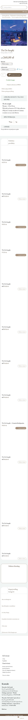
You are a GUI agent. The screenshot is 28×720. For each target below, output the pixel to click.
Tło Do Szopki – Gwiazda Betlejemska (13, 423)
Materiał (3, 61)
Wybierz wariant (22, 199)
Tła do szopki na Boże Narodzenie (19, 17)
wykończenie (4, 67)
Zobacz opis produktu (7, 89)
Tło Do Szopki (6, 160)
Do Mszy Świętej (5, 612)
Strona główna (5, 15)
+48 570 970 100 (23, 3)
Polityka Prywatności (6, 672)
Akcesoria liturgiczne (6, 599)
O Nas (3, 659)
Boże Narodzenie (6, 17)
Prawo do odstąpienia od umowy (8, 670)
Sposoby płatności (6, 668)
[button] (25, 22)
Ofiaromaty (4, 626)
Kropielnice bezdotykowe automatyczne (10, 619)
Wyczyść (21, 69)
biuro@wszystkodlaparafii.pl (20, 1)
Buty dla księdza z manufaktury (8, 606)
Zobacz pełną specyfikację (8, 91)
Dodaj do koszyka (15, 75)
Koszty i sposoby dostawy (7, 666)
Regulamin (4, 660)
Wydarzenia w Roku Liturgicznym (18, 15)
